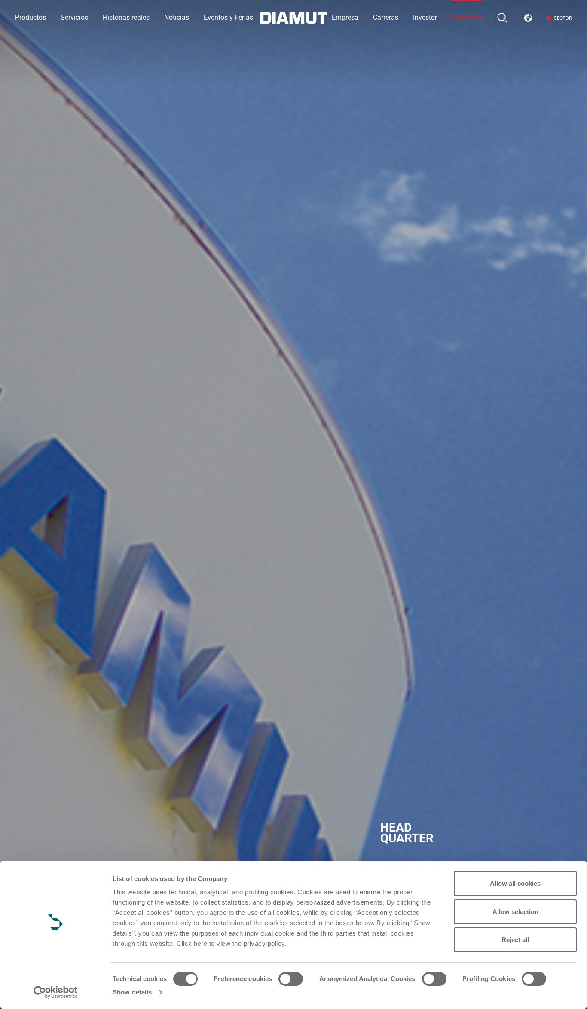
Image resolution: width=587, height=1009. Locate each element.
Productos (30, 17)
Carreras (385, 17)
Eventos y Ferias (228, 17)
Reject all (515, 939)
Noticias (176, 17)
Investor (425, 17)
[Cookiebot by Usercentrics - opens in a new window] (55, 992)
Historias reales (126, 17)
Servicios (74, 17)
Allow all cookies (515, 883)
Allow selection (515, 911)
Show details (132, 992)
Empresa (345, 17)
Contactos (467, 17)
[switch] (290, 979)
